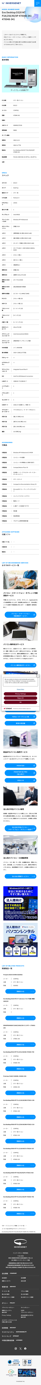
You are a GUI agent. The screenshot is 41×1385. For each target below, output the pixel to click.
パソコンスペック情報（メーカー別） (15, 1225)
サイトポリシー (25, 1307)
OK (21, 702)
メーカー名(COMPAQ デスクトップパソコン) (13, 1228)
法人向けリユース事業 (27, 1297)
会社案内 (4, 1278)
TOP (3, 1225)
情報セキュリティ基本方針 (7, 1311)
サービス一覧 (5, 1291)
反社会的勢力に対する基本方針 (27, 1316)
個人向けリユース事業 (8, 1297)
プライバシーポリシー (8, 1307)
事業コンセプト (6, 1281)
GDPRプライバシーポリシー (27, 1311)
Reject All (20, 698)
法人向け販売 (24, 1294)
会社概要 (23, 1278)
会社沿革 (23, 1281)
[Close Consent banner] (37, 675)
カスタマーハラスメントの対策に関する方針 (9, 1321)
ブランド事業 (24, 1291)
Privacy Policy (20, 689)
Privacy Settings (6, 1315)
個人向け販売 (5, 1294)
